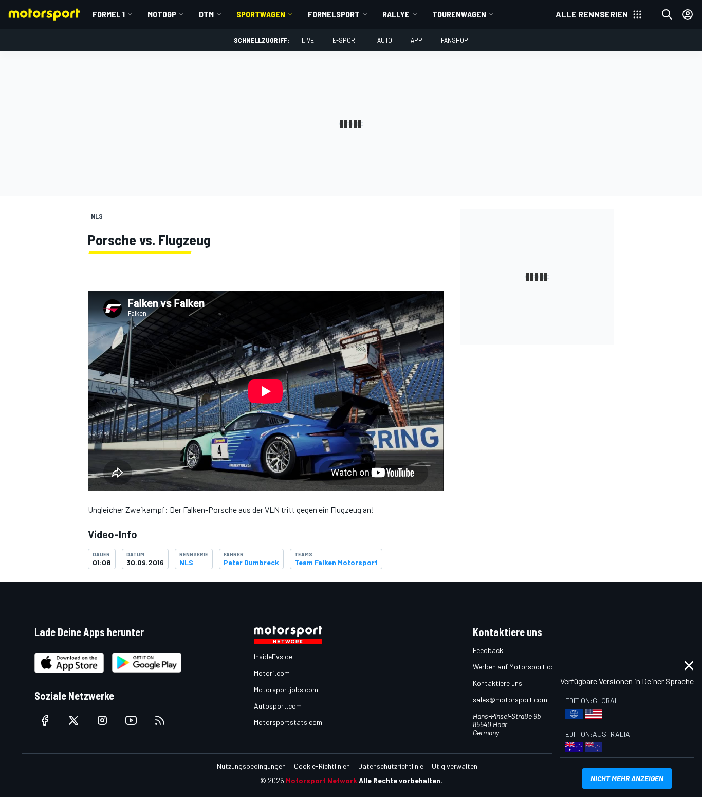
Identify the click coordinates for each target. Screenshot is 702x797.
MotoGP (161, 14)
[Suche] (667, 14)
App (416, 39)
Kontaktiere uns (497, 683)
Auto (384, 39)
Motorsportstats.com (288, 722)
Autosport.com (278, 705)
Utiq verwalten (454, 766)
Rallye (396, 14)
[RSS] (160, 720)
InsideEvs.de (273, 656)
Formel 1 (109, 14)
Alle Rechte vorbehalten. (400, 780)
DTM (206, 14)
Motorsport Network (321, 780)
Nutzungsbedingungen (251, 766)
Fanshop (454, 39)
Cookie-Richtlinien (322, 766)
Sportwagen (260, 14)
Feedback (488, 650)
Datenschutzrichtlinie (390, 766)
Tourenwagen (459, 14)
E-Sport (345, 39)
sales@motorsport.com (510, 699)
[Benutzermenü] (687, 14)
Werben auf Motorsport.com (516, 666)
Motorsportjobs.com (286, 689)
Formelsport (334, 14)
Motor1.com (272, 672)
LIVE (308, 39)
